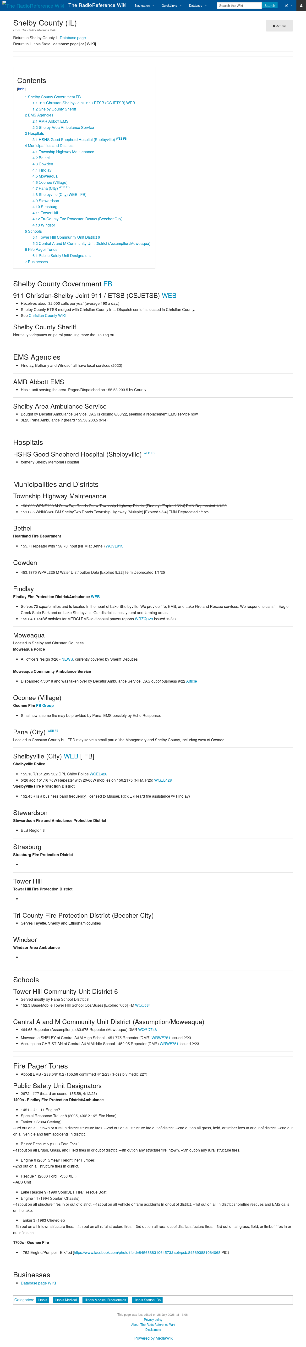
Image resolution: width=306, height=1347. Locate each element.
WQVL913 (114, 546)
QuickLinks (169, 5)
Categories (23, 1299)
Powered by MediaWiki (154, 1338)
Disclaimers (153, 1329)
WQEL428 (98, 774)
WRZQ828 (144, 618)
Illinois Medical (66, 1299)
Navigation (142, 5)
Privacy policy (153, 1319)
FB (107, 283)
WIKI (52, 1283)
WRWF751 (161, 1037)
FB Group (45, 705)
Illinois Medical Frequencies (105, 1299)
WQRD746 (147, 1029)
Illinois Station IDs (147, 1299)
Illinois (42, 1299)
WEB (169, 295)
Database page (73, 37)
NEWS (67, 659)
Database (195, 5)
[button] (18, 72)
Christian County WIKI (47, 315)
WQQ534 (143, 1005)
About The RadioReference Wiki (153, 1324)
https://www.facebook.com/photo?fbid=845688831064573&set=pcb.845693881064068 (147, 1252)
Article (191, 681)
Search (269, 5)
